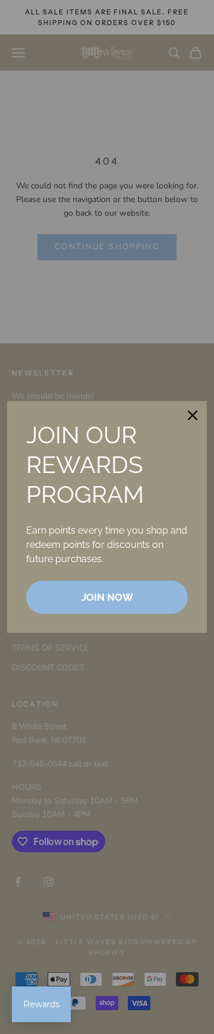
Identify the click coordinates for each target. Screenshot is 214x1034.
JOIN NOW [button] (107, 597)
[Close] (192, 415)
